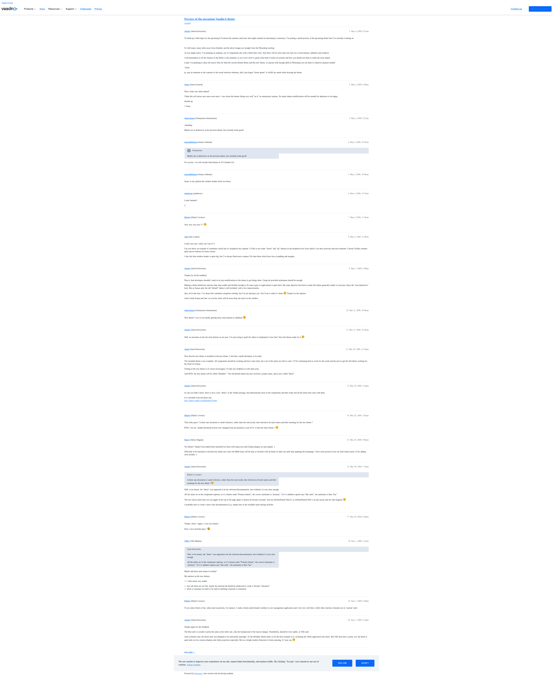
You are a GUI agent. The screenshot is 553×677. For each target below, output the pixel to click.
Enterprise (85, 9)
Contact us (516, 9)
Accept (365, 663)
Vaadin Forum (7, 3)
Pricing (98, 9)
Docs (42, 9)
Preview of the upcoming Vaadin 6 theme (209, 18)
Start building (540, 9)
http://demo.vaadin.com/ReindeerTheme (200, 400)
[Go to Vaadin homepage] (9, 9)
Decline (342, 663)
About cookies (193, 664)
